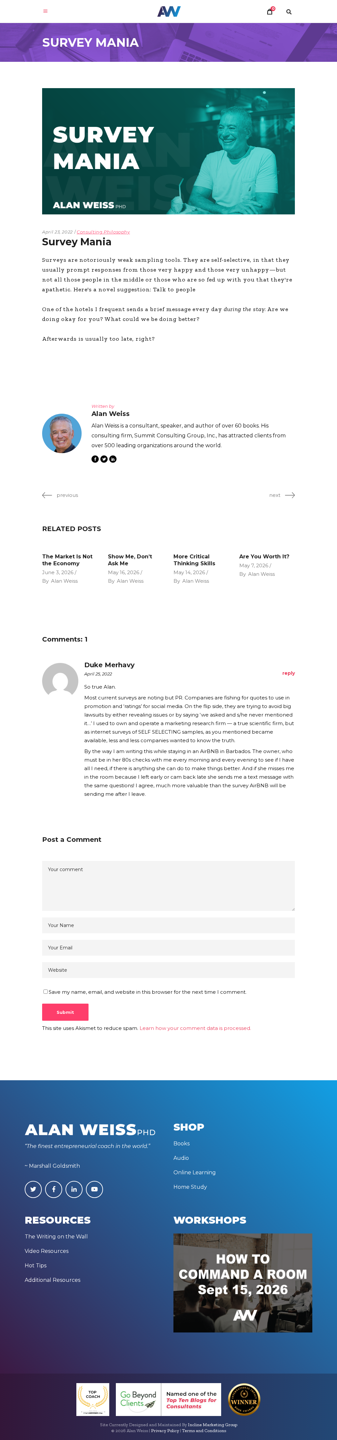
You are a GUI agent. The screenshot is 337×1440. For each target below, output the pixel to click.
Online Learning (194, 1172)
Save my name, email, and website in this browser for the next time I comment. (147, 992)
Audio (181, 1158)
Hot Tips (35, 1265)
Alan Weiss (64, 581)
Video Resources (46, 1251)
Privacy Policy (165, 1430)
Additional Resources (52, 1280)
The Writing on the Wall (56, 1236)
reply (288, 673)
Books (181, 1143)
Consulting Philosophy (103, 231)
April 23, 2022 (57, 231)
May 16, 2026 (123, 572)
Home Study (190, 1187)
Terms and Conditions (204, 1430)
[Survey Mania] (62, 433)
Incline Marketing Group (212, 1425)
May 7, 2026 (253, 565)
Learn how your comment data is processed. (195, 1028)
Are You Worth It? (264, 556)
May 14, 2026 (189, 572)
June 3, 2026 (57, 572)
